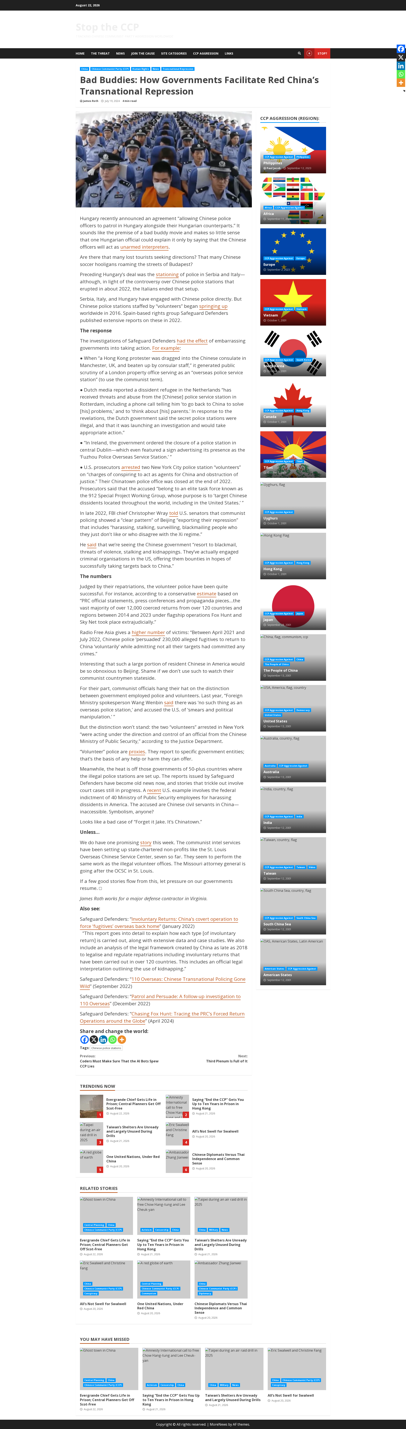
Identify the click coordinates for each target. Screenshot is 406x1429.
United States (273, 715)
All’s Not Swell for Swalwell (177, 1133)
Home (80, 53)
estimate (206, 593)
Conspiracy (90, 1293)
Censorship (162, 1229)
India (293, 809)
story (145, 842)
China (84, 68)
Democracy (303, 710)
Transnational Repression (178, 68)
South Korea (293, 353)
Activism (147, 1229)
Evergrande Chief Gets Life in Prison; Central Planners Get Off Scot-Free (91, 1106)
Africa (293, 201)
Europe (293, 251)
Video (312, 867)
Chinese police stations (106, 1048)
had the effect (192, 340)
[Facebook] (84, 1039)
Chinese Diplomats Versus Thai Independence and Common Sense (177, 1161)
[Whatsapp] (112, 1039)
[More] (122, 1039)
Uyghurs (293, 505)
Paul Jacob (274, 168)
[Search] (299, 53)
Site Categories (174, 53)
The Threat (100, 53)
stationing (167, 274)
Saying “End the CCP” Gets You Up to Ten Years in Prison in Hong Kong (177, 1106)
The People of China (277, 664)
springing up (213, 306)
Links (229, 53)
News (120, 53)
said (91, 544)
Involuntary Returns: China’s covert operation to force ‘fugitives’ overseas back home (159, 922)
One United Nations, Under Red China (91, 1161)
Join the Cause (143, 53)
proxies (137, 751)
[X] (94, 1039)
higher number (148, 632)
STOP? (322, 53)
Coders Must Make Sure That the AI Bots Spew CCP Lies (119, 1061)
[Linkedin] (103, 1039)
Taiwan (293, 860)
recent (154, 790)
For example (166, 348)
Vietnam (293, 302)
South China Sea (293, 911)
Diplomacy (205, 1293)
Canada (293, 404)
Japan (293, 607)
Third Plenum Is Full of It (226, 1058)
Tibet (293, 454)
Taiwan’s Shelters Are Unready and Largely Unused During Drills (91, 1133)
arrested (130, 467)
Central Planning (94, 1224)
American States (293, 962)
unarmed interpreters (144, 247)
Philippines (293, 150)
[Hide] (404, 91)
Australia (293, 759)
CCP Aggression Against (279, 156)
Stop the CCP (107, 27)
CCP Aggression (205, 53)
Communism (149, 1293)
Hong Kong (302, 410)
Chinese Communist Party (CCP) (110, 68)
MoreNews (218, 1424)
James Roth (90, 101)
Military (213, 1229)
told (173, 513)
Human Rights (140, 68)
